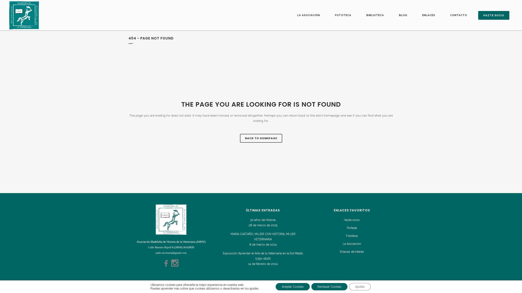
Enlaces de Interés (352, 251)
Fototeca (352, 235)
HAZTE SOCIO (493, 15)
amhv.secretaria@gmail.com (171, 252)
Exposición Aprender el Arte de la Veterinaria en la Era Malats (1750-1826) (263, 256)
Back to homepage (261, 138)
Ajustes (360, 286)
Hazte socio (352, 220)
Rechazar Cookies (329, 286)
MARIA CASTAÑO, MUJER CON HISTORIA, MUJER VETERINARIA (263, 236)
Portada (352, 228)
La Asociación (352, 243)
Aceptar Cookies (293, 286)
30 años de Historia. (263, 220)
